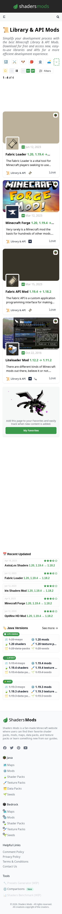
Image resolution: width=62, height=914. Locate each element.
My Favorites (31, 430)
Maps (8, 765)
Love (52, 172)
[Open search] (58, 17)
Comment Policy (13, 852)
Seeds (9, 794)
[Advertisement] (31, 96)
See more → (50, 628)
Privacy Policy (11, 857)
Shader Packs (14, 777)
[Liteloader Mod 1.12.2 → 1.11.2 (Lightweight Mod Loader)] (31, 333)
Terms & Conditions (15, 861)
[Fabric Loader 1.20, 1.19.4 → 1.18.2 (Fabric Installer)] (31, 127)
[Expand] (56, 62)
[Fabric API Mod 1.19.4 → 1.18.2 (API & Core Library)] (31, 265)
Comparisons (17, 889)
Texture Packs (14, 783)
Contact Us (10, 866)
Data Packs (12, 788)
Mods (9, 771)
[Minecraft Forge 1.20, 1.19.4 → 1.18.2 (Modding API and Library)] (31, 196)
